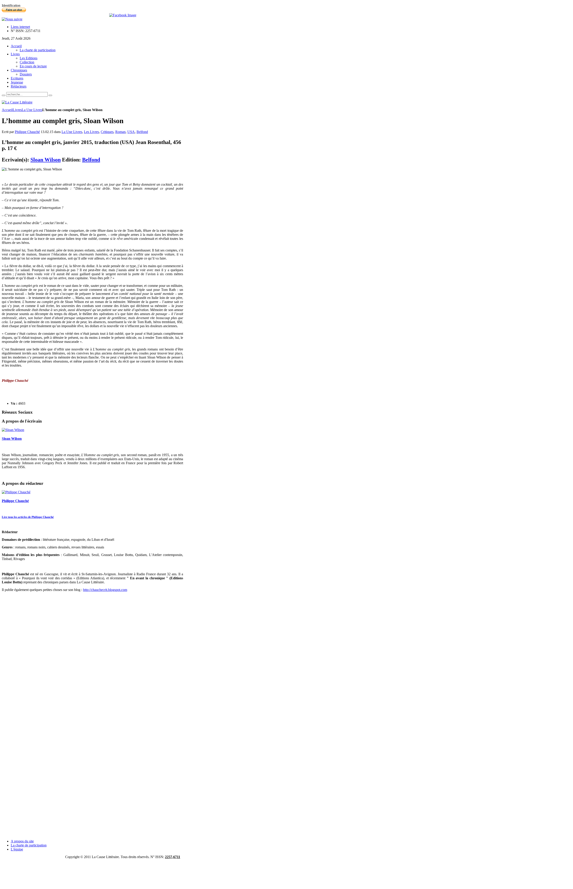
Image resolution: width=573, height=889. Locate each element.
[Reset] (50, 95)
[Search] (3, 95)
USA (131, 132)
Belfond (142, 132)
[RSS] (12, 19)
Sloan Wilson (45, 160)
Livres (17, 110)
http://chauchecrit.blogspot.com (105, 590)
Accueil (7, 110)
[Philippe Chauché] (16, 492)
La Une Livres (32, 110)
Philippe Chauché (27, 132)
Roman (120, 132)
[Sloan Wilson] (13, 430)
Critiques (107, 132)
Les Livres (91, 132)
